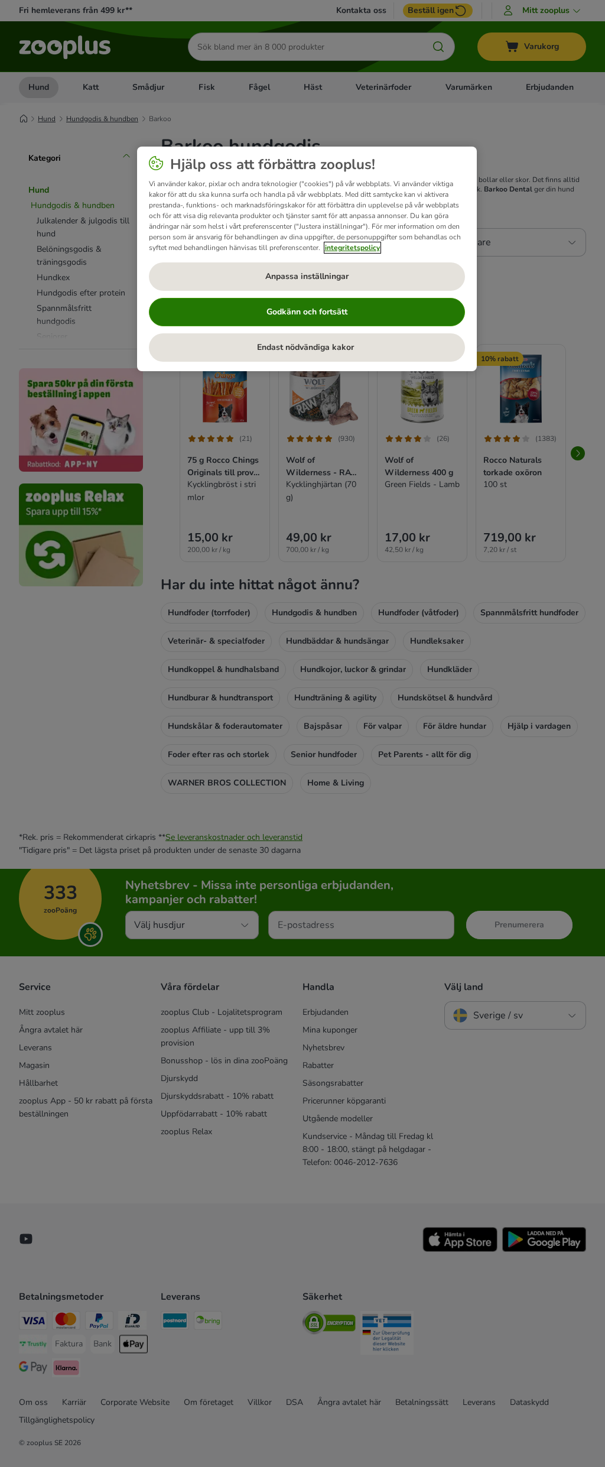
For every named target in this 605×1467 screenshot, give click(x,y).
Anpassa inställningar (307, 276)
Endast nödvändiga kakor (306, 347)
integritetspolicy (352, 247)
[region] (307, 259)
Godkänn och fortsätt (306, 311)
